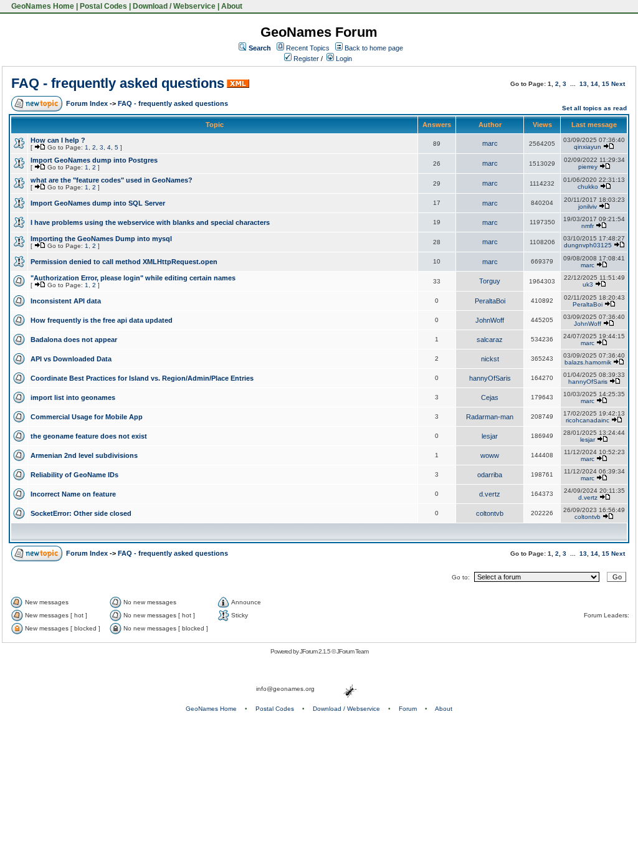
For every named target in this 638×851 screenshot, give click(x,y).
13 (583, 83)
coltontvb (489, 513)
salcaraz (490, 339)
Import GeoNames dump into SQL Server (98, 203)
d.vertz (489, 494)
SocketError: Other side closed (81, 513)
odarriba (489, 474)
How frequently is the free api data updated (102, 320)
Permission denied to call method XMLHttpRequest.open (124, 261)
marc (490, 143)
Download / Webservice (174, 6)
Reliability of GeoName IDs (74, 474)
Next (618, 83)
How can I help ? (58, 140)
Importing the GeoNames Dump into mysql (101, 238)
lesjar (490, 436)
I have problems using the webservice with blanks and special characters (150, 222)
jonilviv (587, 206)
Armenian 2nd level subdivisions (84, 455)
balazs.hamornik (587, 362)
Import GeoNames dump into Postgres (94, 160)
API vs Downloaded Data (71, 359)
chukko (588, 186)
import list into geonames (73, 397)
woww (489, 455)
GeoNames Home (41, 6)
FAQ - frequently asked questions (117, 83)
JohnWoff (489, 320)
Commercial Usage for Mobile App (87, 417)
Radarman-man (489, 417)
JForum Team (352, 651)
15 (605, 83)
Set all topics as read (594, 108)
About (231, 6)
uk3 (588, 284)
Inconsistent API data (66, 301)
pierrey (588, 166)
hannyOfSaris (490, 378)
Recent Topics (308, 48)
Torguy (489, 281)
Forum (408, 708)
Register (305, 58)
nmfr (587, 225)
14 (594, 83)
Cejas (489, 397)
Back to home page (374, 48)
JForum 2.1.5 (315, 651)
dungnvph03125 (588, 245)
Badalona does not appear (74, 339)
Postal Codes (103, 6)
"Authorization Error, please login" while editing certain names (133, 278)
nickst (490, 359)
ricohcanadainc (587, 420)
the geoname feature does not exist (89, 436)
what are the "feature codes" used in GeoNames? (112, 180)
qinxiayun (587, 146)
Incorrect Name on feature (73, 494)
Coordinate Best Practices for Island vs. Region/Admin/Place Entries (142, 378)
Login (343, 58)
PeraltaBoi (490, 301)
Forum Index (87, 103)
